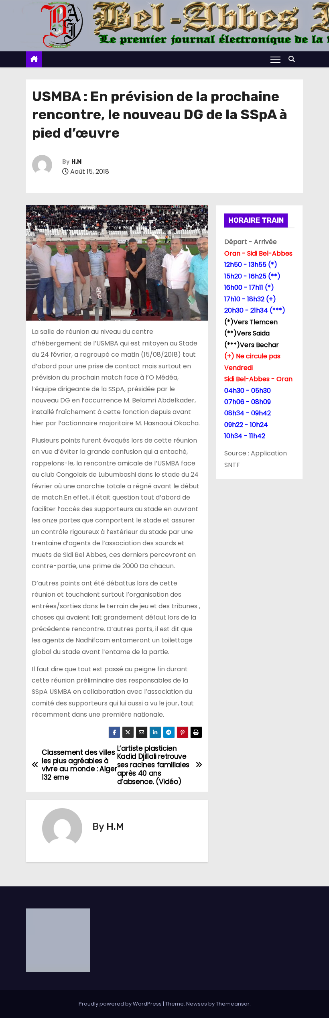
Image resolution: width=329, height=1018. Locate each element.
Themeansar (233, 1004)
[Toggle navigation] (275, 59)
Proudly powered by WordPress (121, 1004)
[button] (293, 59)
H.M (76, 161)
